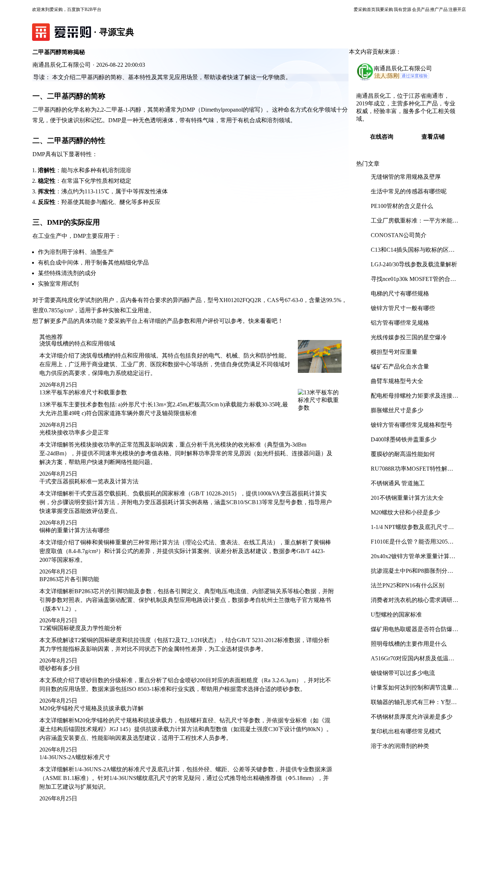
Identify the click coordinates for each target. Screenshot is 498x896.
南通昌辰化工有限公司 (403, 68)
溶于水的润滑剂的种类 (400, 746)
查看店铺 (433, 137)
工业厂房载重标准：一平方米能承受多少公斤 (414, 223)
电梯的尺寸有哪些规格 (400, 293)
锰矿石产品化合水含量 (400, 366)
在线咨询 (381, 137)
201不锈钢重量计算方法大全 (407, 498)
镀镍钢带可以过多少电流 (403, 673)
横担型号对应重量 (394, 352)
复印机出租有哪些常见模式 (406, 731)
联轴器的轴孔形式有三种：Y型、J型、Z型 (414, 705)
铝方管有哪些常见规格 (400, 323)
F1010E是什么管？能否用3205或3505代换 (412, 544)
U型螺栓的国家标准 (396, 614)
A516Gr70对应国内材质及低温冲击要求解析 (412, 661)
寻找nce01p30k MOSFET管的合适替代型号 (413, 282)
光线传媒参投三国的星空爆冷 (409, 337)
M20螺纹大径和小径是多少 (405, 512)
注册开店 (457, 9)
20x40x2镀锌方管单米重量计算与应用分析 (413, 559)
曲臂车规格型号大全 (397, 381)
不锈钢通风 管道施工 (398, 483)
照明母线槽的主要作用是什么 (409, 644)
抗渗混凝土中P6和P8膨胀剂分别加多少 (412, 574)
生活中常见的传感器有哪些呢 (409, 191)
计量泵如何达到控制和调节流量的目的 (414, 690)
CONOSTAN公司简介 (399, 235)
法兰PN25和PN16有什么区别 (407, 585)
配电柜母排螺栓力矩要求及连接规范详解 (414, 399)
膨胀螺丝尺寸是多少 (397, 410)
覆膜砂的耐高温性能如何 (403, 454)
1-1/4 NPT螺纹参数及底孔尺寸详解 (412, 530)
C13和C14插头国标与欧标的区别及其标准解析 (413, 253)
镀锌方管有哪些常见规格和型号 (411, 425)
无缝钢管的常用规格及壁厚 (406, 177)
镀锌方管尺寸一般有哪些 (403, 308)
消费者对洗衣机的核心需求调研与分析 (414, 603)
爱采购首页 (365, 9)
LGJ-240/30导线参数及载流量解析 (414, 264)
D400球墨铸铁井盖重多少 (403, 439)
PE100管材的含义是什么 (402, 206)
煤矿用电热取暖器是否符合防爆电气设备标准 (414, 632)
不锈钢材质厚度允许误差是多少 (411, 717)
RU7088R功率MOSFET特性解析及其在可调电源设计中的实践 (412, 472)
